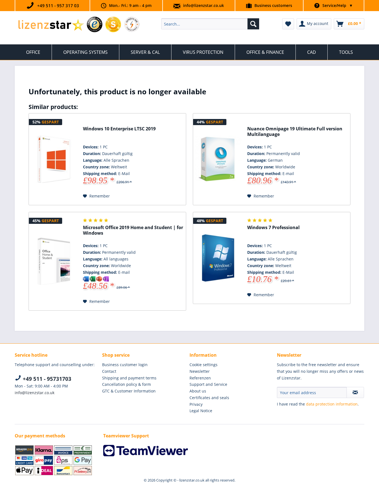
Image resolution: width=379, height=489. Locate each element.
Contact (109, 371)
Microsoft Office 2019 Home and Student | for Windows (133, 230)
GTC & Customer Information (129, 391)
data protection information (332, 404)
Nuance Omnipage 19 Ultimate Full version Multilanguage (294, 131)
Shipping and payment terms (129, 378)
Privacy (196, 404)
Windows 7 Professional (273, 227)
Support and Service (208, 384)
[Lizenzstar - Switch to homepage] (50, 25)
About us (198, 391)
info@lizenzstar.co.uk (203, 5)
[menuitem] (210, 23)
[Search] (253, 23)
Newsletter (200, 371)
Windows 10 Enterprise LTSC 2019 (119, 129)
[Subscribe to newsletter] (355, 392)
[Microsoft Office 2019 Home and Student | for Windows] (53, 261)
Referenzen (200, 378)
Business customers (273, 5)
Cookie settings (204, 364)
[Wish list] (288, 23)
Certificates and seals (209, 397)
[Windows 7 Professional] (218, 258)
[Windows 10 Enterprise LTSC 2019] (53, 159)
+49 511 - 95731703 (46, 378)
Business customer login (125, 364)
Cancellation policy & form (126, 384)
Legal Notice (201, 410)
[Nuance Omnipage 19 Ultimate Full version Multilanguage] (218, 159)
